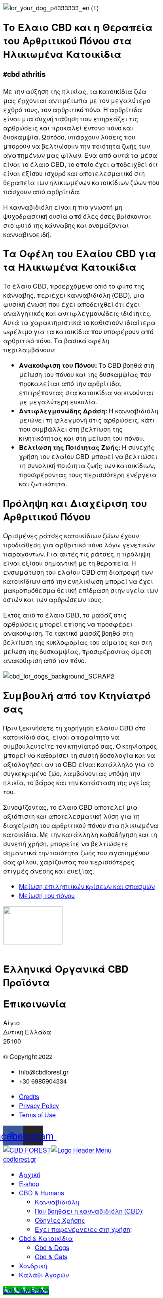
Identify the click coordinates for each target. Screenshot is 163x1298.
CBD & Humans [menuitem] (41, 1192)
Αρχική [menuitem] (29, 1174)
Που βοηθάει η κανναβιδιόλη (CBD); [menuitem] (89, 1211)
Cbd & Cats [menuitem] (51, 1256)
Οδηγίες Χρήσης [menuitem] (60, 1220)
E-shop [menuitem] (29, 1183)
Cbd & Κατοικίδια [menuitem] (46, 1238)
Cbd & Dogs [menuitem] (52, 1247)
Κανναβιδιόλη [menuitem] (57, 1201)
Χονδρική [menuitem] (33, 1265)
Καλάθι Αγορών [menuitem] (44, 1274)
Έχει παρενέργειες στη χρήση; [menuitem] (83, 1229)
